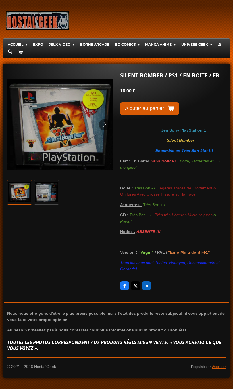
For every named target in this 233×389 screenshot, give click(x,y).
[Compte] (220, 44)
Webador (219, 367)
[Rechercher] (10, 51)
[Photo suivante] (104, 124)
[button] (19, 192)
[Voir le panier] (20, 52)
